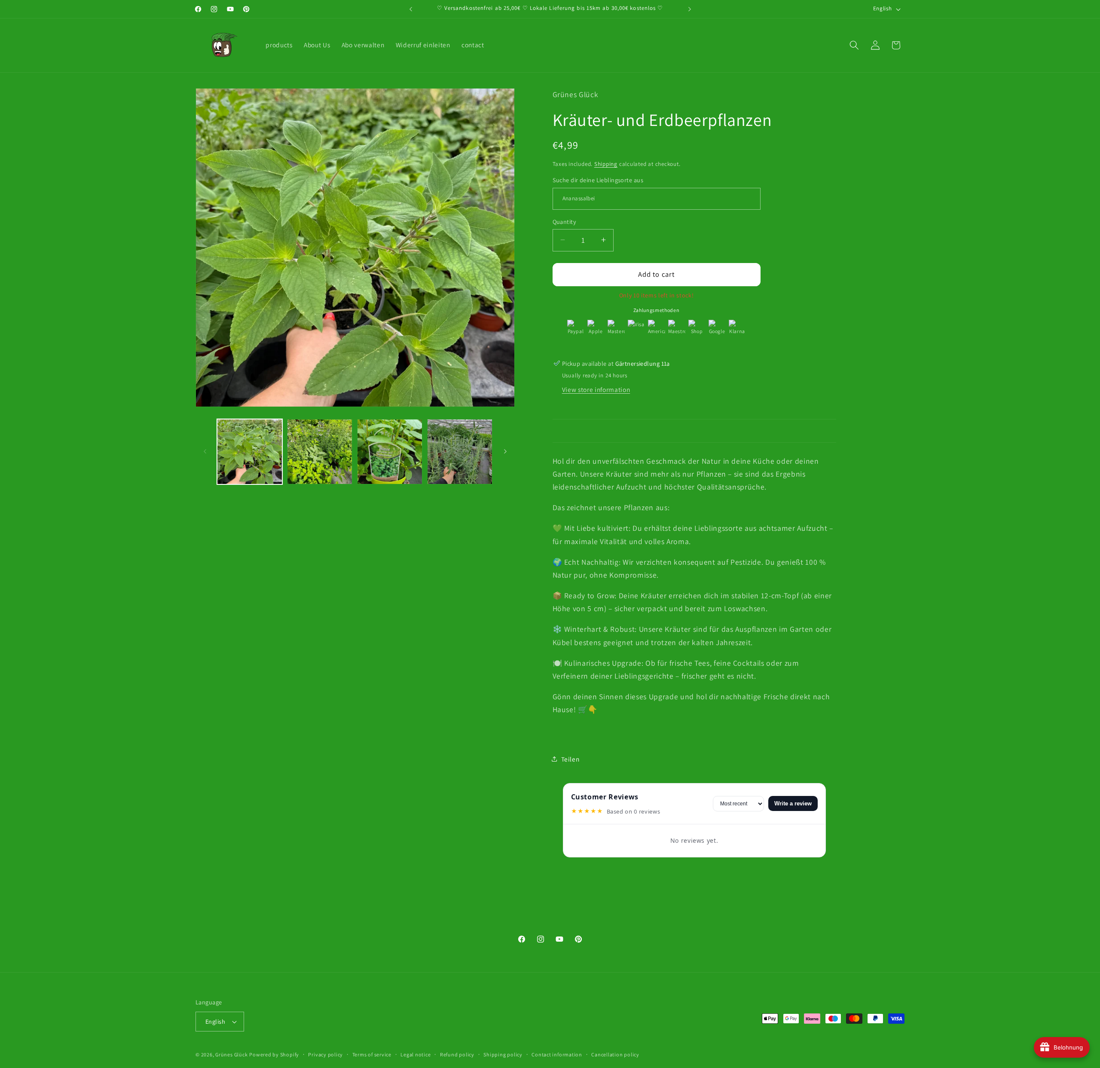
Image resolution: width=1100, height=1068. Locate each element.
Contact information (557, 1054)
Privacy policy (325, 1054)
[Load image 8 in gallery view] (459, 451)
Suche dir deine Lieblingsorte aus (598, 179)
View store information (596, 389)
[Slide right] (505, 451)
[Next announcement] (689, 9)
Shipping (605, 163)
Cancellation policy (615, 1054)
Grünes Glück (231, 1054)
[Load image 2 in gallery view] (319, 451)
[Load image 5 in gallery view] (389, 451)
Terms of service (371, 1054)
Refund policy (457, 1054)
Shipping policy (502, 1054)
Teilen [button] (570, 758)
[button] (854, 45)
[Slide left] (205, 451)
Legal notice (415, 1054)
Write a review (793, 803)
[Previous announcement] (410, 9)
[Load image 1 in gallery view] (249, 451)
